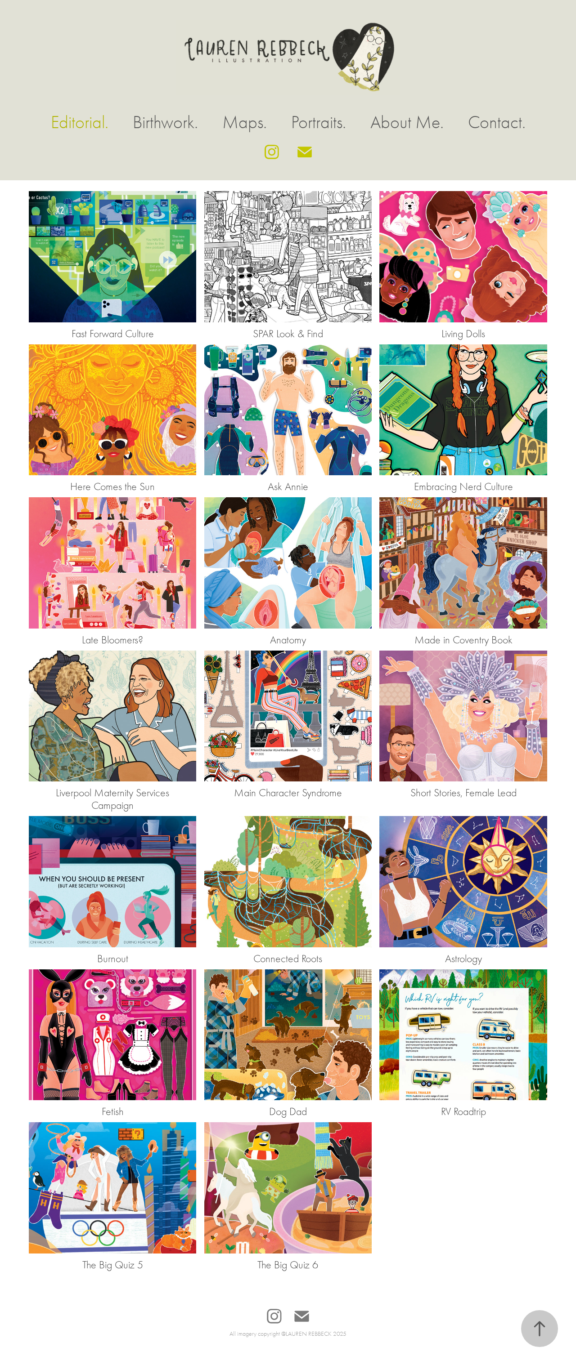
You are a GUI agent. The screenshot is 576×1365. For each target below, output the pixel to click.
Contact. (497, 122)
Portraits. (318, 122)
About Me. (407, 122)
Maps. (244, 122)
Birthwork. (165, 122)
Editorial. (79, 122)
